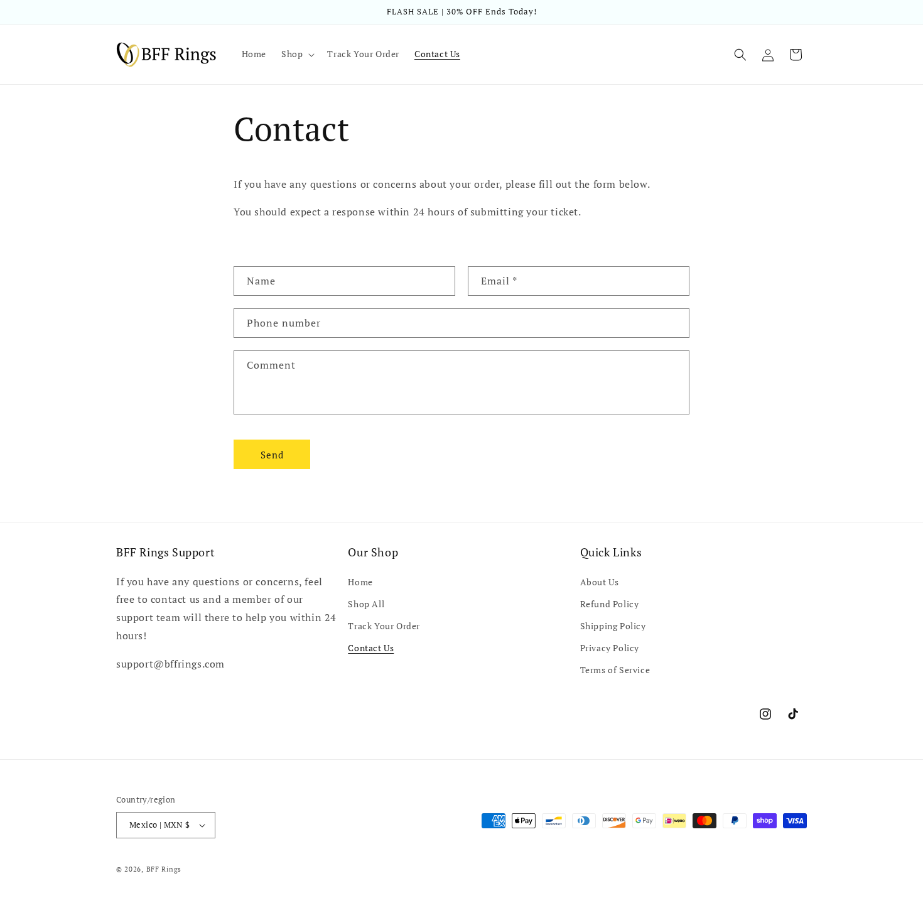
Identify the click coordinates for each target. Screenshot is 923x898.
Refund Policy (609, 604)
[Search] (740, 54)
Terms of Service (615, 670)
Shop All (366, 604)
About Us (599, 582)
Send (272, 454)
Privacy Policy (609, 648)
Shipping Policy (613, 626)
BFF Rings (163, 869)
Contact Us (371, 648)
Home (360, 582)
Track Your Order (384, 626)
